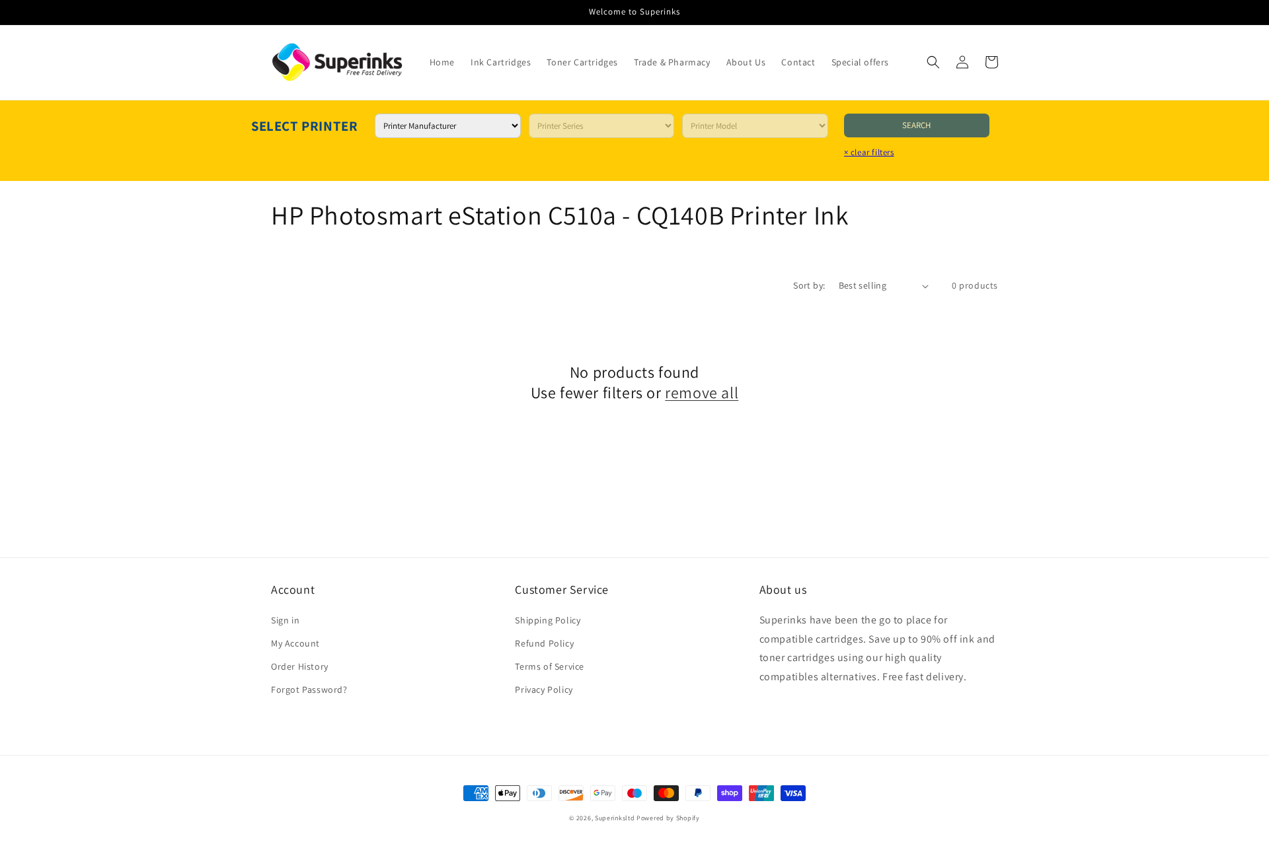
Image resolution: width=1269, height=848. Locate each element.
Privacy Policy (543, 689)
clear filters (869, 152)
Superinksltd (614, 818)
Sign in (285, 620)
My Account (295, 643)
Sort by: (809, 285)
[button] (933, 62)
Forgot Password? (309, 689)
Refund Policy (544, 643)
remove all (701, 392)
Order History (299, 666)
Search (916, 125)
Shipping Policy (547, 620)
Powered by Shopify (668, 818)
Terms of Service (549, 666)
